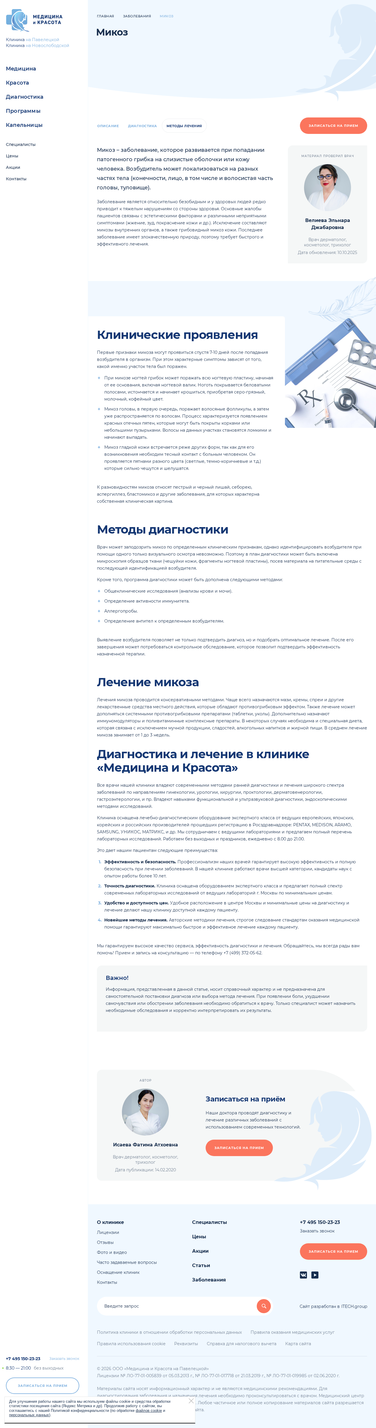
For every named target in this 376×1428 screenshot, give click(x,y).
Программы (23, 111)
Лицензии (108, 1232)
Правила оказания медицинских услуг (293, 1332)
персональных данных (29, 1415)
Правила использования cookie (131, 1344)
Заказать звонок (64, 1358)
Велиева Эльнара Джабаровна (327, 224)
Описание (108, 126)
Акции (13, 167)
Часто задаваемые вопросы (127, 1262)
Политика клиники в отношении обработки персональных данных (169, 1332)
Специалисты (21, 144)
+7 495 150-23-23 (23, 1359)
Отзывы (105, 1242)
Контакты (16, 179)
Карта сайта (298, 1344)
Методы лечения (184, 126)
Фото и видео (112, 1252)
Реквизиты (186, 1344)
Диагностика (24, 97)
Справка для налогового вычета (241, 1344)
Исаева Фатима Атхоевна (145, 1145)
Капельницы (24, 125)
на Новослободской (47, 45)
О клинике (110, 1222)
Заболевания (209, 1280)
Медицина (21, 68)
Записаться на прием (43, 1386)
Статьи (201, 1265)
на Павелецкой (42, 39)
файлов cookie (149, 1410)
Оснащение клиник (118, 1272)
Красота (17, 82)
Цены (12, 156)
